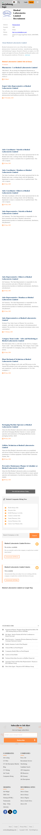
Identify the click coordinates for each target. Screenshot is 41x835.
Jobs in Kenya (24, 794)
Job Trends (6, 773)
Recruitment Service (26, 761)
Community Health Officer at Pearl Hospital (17, 651)
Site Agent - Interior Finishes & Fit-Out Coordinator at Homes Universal (19, 635)
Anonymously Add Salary (12, 580)
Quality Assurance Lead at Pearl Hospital (16, 644)
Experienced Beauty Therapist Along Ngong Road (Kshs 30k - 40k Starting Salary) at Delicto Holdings (21, 630)
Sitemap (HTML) (8, 798)
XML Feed (6, 794)
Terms (30, 826)
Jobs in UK (23, 804)
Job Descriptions (25, 779)
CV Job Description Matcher (11, 764)
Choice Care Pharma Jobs (15, 524)
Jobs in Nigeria (24, 798)
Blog (4, 767)
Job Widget (6, 791)
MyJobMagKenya (33, 830)
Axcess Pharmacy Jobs (14, 521)
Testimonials (6, 801)
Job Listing (6, 758)
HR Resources (24, 773)
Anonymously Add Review (12, 556)
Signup (31, 2)
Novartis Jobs (12, 510)
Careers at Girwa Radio (11, 654)
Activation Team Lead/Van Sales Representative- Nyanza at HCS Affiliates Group (21, 662)
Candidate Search (25, 767)
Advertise (6, 807)
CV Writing (6, 770)
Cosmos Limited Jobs (14, 515)
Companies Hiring (8, 776)
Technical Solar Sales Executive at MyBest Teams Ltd (19, 658)
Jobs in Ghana (24, 791)
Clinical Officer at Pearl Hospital (14, 647)
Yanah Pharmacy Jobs (14, 518)
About (10, 826)
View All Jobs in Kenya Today (20, 491)
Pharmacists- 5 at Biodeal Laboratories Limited (19, 68)
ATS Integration (25, 770)
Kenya (16, 1)
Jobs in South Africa (26, 801)
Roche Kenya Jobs (13, 507)
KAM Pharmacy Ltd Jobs (15, 513)
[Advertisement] (20, 124)
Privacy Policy (23, 826)
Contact (16, 826)
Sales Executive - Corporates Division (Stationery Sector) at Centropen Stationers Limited (21, 640)
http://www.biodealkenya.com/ (19, 32)
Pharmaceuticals (16, 24)
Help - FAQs (6, 804)
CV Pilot (5, 761)
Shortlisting (23, 764)
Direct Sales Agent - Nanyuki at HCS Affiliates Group (19, 666)
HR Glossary (24, 776)
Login (25, 2)
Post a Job (23, 758)
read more (27, 55)
